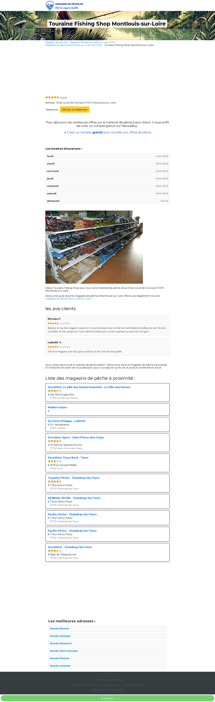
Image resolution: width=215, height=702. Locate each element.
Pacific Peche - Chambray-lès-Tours (72, 514)
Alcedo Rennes (59, 628)
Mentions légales (99, 690)
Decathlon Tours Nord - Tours (68, 457)
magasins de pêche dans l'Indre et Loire (68, 298)
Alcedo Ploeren (59, 658)
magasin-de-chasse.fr (111, 685)
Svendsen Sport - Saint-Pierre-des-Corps (76, 437)
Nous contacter (116, 690)
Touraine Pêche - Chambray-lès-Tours (73, 477)
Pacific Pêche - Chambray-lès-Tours (72, 530)
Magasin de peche (56, 42)
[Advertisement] (107, 71)
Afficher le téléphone (74, 109)
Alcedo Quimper (60, 636)
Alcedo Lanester (60, 665)
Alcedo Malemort (61, 643)
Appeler (108, 698)
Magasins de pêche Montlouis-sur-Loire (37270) (73, 45)
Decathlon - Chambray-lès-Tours (70, 547)
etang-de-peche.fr (91, 685)
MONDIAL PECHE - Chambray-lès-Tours (74, 497)
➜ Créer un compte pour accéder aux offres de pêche (107, 132)
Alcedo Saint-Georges (64, 651)
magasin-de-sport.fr (133, 685)
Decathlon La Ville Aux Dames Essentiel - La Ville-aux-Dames (89, 387)
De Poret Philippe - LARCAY (66, 421)
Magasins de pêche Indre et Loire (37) (92, 42)
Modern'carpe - (58, 407)
